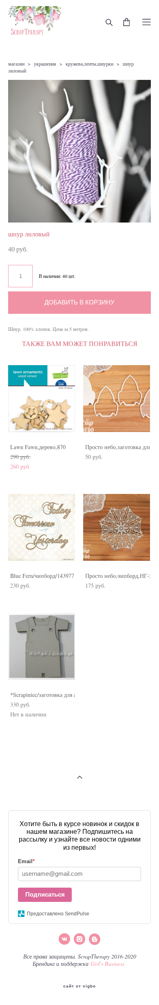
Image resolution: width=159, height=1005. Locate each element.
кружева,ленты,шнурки (89, 63)
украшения (45, 63)
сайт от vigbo (79, 986)
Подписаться (45, 894)
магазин (16, 63)
